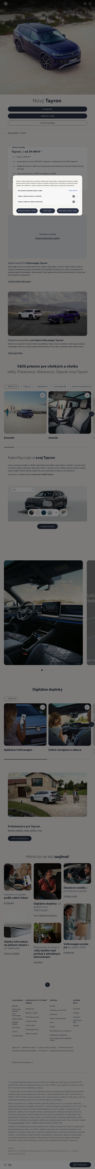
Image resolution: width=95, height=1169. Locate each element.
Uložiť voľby (47, 210)
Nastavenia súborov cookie (27, 210)
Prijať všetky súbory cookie (68, 210)
